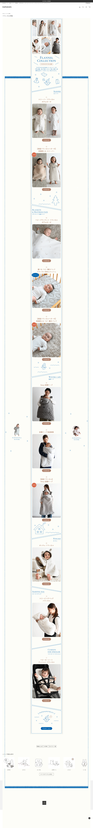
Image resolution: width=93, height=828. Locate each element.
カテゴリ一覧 (53, 746)
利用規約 (16, 3)
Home (4, 13)
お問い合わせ (21, 3)
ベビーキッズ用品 (28, 790)
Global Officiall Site (28, 794)
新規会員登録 (5, 787)
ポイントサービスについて (29, 3)
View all (46, 728)
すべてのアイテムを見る (46, 774)
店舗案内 (71, 792)
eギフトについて (47, 3)
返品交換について (5, 3)
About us (71, 790)
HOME (46, 746)
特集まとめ (39, 746)
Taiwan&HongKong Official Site (30, 796)
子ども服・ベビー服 (28, 792)
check (46, 140)
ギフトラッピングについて (39, 3)
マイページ (26, 787)
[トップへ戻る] (89, 818)
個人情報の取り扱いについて (74, 787)
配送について (12, 3)
